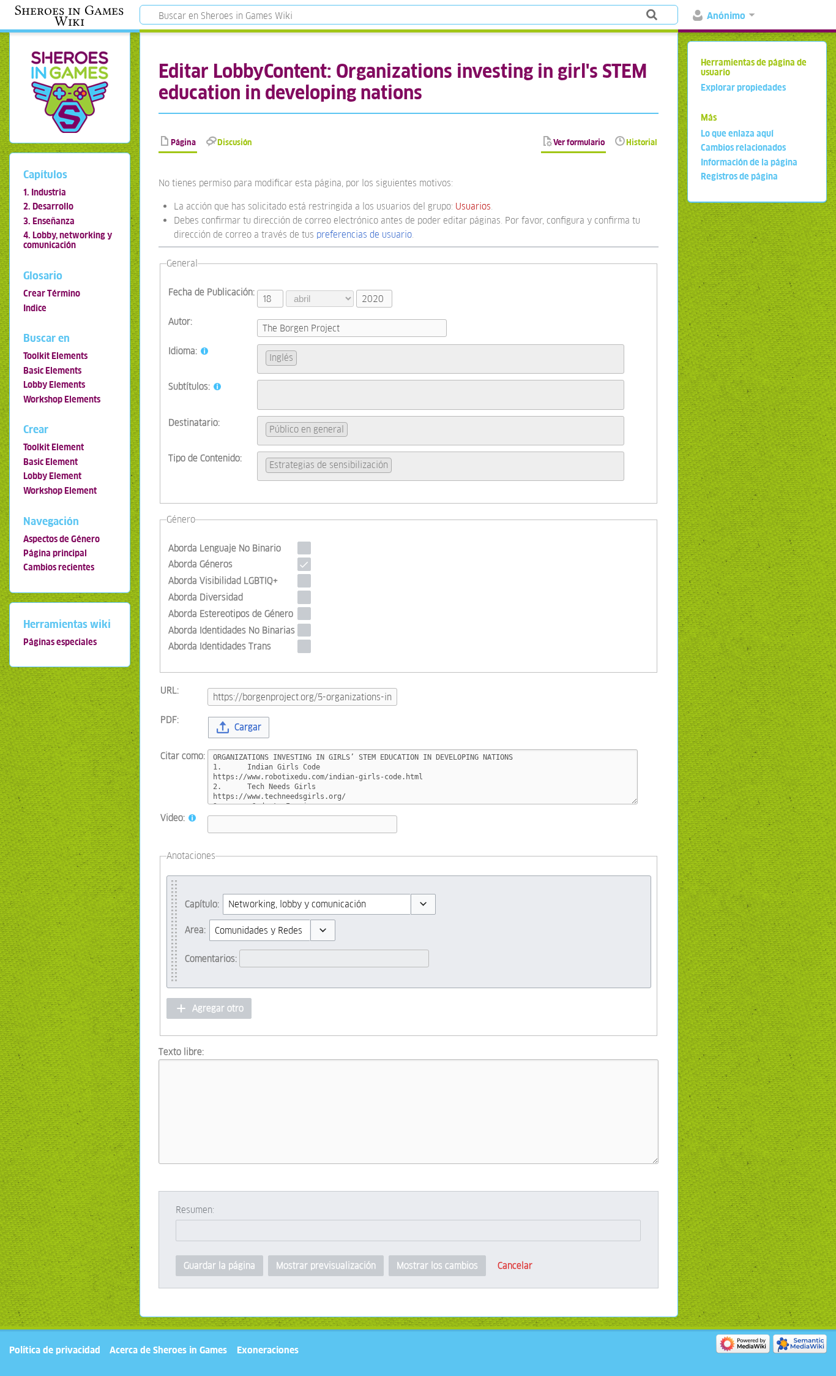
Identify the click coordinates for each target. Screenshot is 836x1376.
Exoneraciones (268, 1350)
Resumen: (195, 1209)
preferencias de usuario (364, 234)
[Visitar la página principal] (69, 91)
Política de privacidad (54, 1350)
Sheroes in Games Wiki (69, 16)
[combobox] (440, 359)
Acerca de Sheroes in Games (168, 1350)
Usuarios (473, 206)
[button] (238, 727)
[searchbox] (303, 356)
